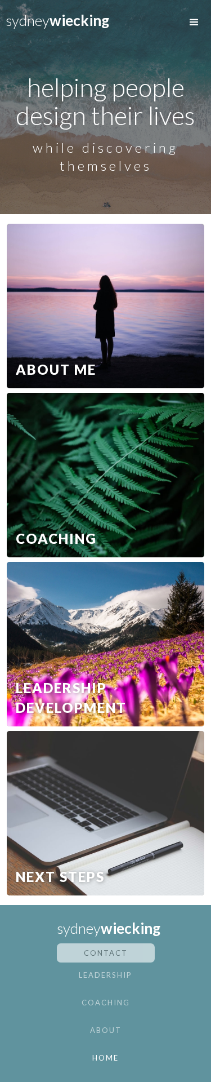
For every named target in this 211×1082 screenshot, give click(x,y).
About (106, 1030)
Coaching (106, 1002)
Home (105, 1057)
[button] (194, 22)
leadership (105, 974)
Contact (106, 952)
